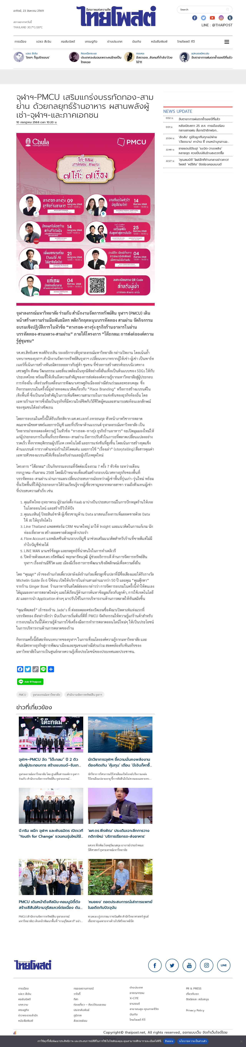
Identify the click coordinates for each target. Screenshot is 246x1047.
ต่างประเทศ (114, 41)
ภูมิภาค (78, 1015)
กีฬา (76, 999)
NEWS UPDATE (177, 111)
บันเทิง (136, 41)
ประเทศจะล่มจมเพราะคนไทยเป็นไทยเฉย (101, 59)
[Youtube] (212, 17)
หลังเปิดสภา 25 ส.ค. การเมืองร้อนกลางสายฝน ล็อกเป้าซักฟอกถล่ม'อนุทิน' (202, 128)
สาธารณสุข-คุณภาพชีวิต (144, 1009)
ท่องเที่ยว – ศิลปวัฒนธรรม (90, 1005)
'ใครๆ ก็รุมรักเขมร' (38, 57)
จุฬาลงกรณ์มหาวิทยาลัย (46, 694)
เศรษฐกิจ (91, 41)
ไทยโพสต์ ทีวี (186, 41)
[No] (241, 1041)
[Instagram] (221, 17)
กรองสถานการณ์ (84, 989)
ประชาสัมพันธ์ (82, 1010)
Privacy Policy (195, 1010)
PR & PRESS (194, 989)
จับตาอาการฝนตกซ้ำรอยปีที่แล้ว (211, 57)
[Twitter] (203, 17)
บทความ (23, 1005)
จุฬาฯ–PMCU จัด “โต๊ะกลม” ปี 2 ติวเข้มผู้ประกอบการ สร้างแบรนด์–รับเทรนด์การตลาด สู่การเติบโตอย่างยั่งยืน (49, 765)
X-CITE (134, 998)
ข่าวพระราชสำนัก (28, 1015)
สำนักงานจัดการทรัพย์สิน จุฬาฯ (84, 694)
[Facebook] (194, 17)
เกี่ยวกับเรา (192, 994)
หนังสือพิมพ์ (159, 41)
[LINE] (224, 965)
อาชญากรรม (137, 993)
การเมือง (20, 41)
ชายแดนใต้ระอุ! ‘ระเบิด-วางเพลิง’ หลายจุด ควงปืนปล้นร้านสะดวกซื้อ (201, 150)
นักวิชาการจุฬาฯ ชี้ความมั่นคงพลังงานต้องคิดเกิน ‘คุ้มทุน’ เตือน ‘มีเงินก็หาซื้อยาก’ (120, 765)
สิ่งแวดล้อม (80, 1021)
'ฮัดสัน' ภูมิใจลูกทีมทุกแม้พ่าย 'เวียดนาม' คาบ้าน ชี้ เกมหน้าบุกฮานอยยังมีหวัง (204, 139)
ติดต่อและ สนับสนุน (197, 999)
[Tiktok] (230, 17)
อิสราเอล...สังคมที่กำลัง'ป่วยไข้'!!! (154, 59)
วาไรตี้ (77, 994)
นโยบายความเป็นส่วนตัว (193, 1041)
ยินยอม (169, 1041)
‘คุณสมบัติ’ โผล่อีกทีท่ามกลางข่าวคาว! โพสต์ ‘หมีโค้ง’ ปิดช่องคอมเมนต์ (204, 162)
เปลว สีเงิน (43, 41)
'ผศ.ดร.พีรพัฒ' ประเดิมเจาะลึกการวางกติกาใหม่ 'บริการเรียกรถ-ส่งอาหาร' (119, 833)
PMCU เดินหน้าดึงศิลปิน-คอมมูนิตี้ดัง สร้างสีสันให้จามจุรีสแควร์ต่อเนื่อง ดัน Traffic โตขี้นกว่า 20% (49, 907)
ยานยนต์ (135, 1004)
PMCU (22, 694)
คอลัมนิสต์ (68, 41)
